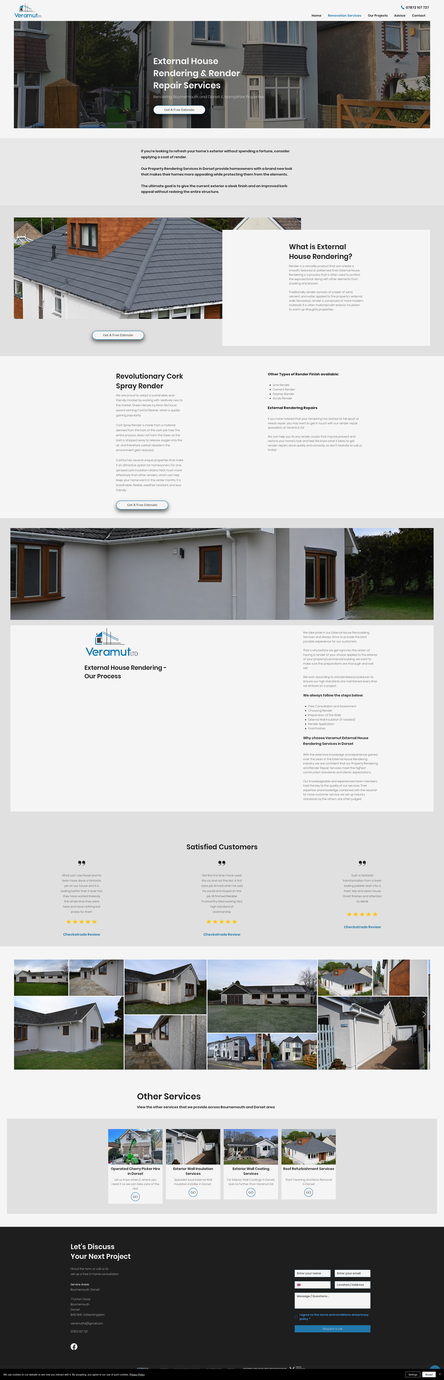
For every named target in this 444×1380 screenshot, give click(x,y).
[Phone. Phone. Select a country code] (300, 1284)
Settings (412, 1374)
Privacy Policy (137, 1374)
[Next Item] (424, 1014)
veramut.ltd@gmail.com (87, 1323)
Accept (429, 1374)
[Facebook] (74, 1346)
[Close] (440, 1374)
